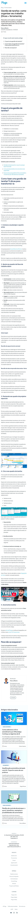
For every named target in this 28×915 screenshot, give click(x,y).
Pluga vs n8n (14, 894)
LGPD (12, 909)
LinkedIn (13, 697)
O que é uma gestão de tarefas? (13, 41)
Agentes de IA (14, 862)
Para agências (5, 765)
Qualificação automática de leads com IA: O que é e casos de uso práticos (13, 770)
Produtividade (8, 7)
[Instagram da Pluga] (14, 912)
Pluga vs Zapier (14, 897)
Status (16, 909)
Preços (14, 860)
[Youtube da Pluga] (11, 912)
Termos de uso (22, 906)
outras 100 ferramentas (13, 632)
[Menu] (25, 2)
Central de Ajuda (14, 878)
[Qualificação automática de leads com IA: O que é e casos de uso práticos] (14, 756)
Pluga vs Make (14, 899)
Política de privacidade (12, 906)
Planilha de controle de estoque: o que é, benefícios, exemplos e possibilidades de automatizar (13, 810)
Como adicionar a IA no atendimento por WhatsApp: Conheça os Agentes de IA (12, 732)
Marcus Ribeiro (4, 28)
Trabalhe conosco (14, 874)
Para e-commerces (6, 726)
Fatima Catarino (22, 746)
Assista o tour (14, 855)
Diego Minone (23, 786)
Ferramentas (14, 858)
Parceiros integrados (14, 876)
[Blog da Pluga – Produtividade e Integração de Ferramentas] (4, 3)
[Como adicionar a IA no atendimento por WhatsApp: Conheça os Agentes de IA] (14, 718)
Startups (14, 883)
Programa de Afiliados (14, 885)
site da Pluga (9, 630)
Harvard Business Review (16, 249)
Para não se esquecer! (11, 47)
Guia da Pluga (14, 881)
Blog (2, 7)
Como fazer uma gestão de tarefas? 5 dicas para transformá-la (14, 44)
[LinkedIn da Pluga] (17, 912)
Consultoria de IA (14, 865)
